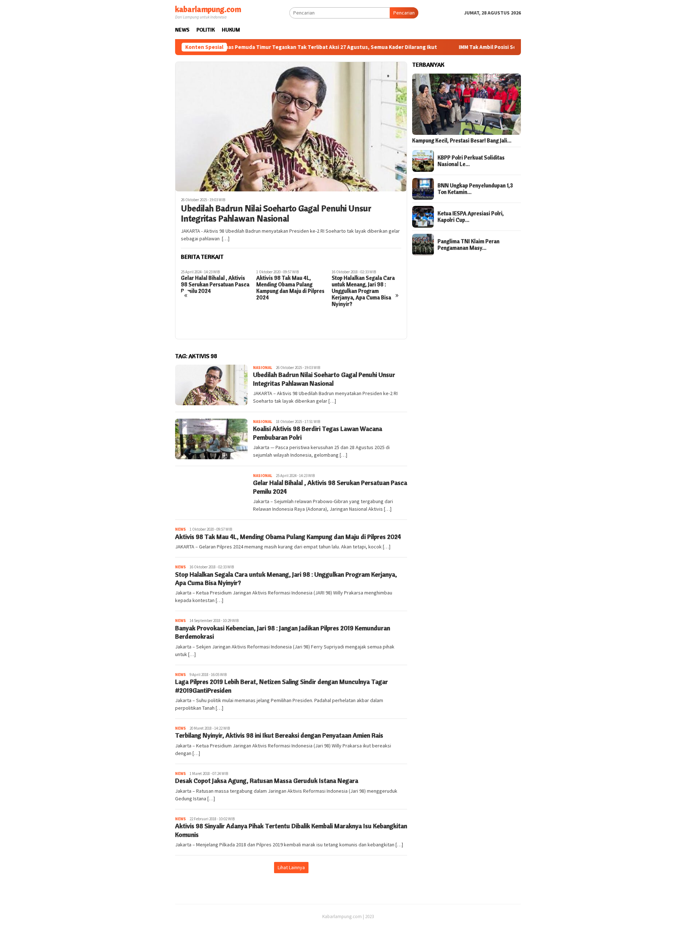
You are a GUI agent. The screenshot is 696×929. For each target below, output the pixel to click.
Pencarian (404, 12)
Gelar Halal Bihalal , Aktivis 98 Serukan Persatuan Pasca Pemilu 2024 (215, 284)
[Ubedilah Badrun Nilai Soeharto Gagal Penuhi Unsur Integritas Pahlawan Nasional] (291, 126)
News (180, 529)
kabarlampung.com (208, 9)
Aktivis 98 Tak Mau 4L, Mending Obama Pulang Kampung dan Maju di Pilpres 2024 (290, 288)
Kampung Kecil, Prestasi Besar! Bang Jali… (461, 140)
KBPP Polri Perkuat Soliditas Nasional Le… (471, 160)
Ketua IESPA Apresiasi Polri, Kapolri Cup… (471, 216)
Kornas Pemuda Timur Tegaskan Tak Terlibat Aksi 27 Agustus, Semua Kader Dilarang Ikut (293, 47)
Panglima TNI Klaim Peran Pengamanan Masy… (469, 244)
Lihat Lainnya (291, 867)
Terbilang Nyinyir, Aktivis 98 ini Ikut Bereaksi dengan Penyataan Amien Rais (279, 735)
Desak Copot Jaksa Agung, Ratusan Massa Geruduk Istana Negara (266, 780)
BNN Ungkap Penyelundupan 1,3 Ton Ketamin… (475, 188)
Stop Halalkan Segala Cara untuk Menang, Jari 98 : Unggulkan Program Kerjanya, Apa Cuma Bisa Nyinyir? (363, 291)
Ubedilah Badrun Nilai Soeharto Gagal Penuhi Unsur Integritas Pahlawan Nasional (276, 213)
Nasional (262, 367)
